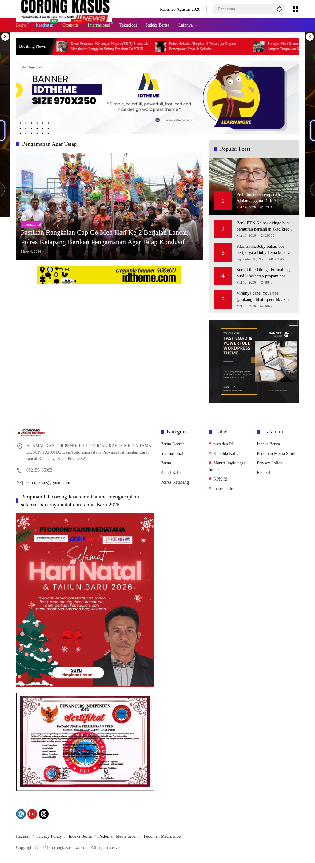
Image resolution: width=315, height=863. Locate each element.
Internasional (31, 224)
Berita (166, 463)
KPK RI (220, 479)
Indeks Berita (268, 444)
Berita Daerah (173, 444)
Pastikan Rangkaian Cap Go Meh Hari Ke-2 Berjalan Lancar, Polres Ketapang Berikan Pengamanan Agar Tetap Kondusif (105, 237)
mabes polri (223, 488)
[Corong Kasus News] (64, 8)
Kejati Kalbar (172, 472)
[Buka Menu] (295, 9)
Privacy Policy (269, 463)
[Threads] (44, 814)
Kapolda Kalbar (227, 453)
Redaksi (263, 472)
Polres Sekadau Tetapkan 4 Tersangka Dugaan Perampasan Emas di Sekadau (175, 46)
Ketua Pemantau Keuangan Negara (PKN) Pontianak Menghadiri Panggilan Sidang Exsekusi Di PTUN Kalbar (82, 47)
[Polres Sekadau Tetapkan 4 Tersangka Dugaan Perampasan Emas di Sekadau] (133, 46)
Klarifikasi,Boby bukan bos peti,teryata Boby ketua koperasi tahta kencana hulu (265, 250)
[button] (279, 9)
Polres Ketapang (175, 482)
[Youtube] (32, 814)
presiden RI (223, 444)
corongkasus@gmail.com (48, 482)
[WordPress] (21, 814)
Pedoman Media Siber (276, 453)
